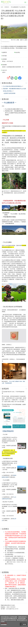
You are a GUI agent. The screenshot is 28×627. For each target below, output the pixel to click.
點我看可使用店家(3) (9, 93)
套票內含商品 (7, 83)
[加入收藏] (8, 78)
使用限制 (5, 572)
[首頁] (6, 2)
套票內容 (5, 99)
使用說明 (5, 389)
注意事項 (5, 529)
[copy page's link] (12, 78)
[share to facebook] (19, 78)
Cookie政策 (3, 624)
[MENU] (25, 2)
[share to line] (16, 78)
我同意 (24, 624)
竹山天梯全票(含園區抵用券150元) (12, 86)
